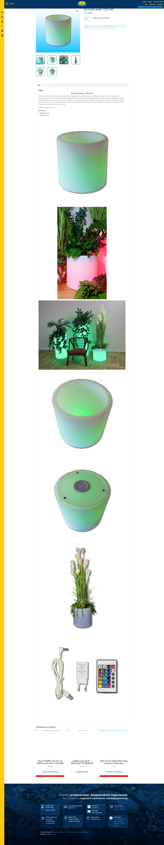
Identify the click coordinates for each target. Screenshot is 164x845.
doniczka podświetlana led (108, 28)
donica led (89, 28)
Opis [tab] (39, 85)
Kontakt (116, 825)
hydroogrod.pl (118, 808)
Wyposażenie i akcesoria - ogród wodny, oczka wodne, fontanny (70, 832)
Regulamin (160, 4)
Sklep (146, 4)
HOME (144, 2)
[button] (77, 10)
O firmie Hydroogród (119, 819)
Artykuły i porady (158, 2)
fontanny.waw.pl (118, 810)
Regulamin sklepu (118, 821)
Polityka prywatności (119, 823)
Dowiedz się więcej (113, 772)
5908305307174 (115, 26)
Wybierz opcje (82, 772)
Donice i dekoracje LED (96, 26)
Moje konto (152, 4)
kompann (53, 834)
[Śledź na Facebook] (2, 35)
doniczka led (96, 28)
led (118, 28)
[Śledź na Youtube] (2, 31)
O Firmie (150, 2)
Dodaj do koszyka (100, 18)
